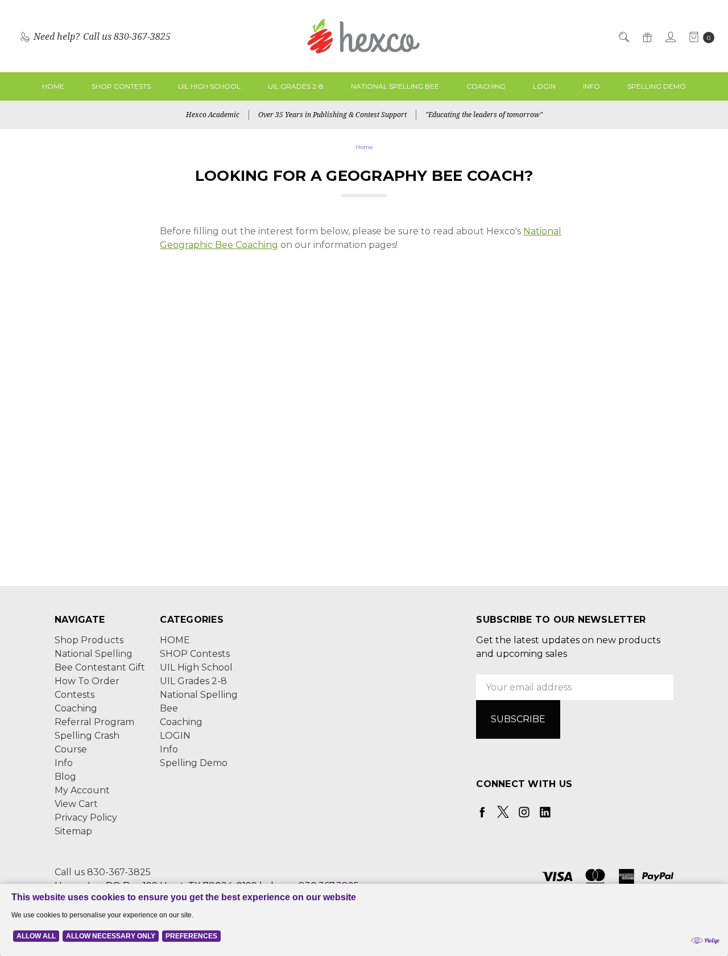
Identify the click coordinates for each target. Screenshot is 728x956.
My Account (82, 790)
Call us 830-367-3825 (103, 872)
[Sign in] (669, 36)
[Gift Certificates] (646, 36)
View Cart (76, 803)
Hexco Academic (212, 114)
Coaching (486, 86)
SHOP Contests (121, 86)
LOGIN (544, 86)
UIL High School (209, 86)
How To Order (87, 681)
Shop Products (89, 640)
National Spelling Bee (395, 86)
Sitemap (73, 831)
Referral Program (94, 722)
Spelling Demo (656, 86)
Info (591, 86)
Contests (74, 694)
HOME (53, 86)
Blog (65, 776)
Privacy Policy (86, 817)
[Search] (623, 36)
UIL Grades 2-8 (296, 86)
